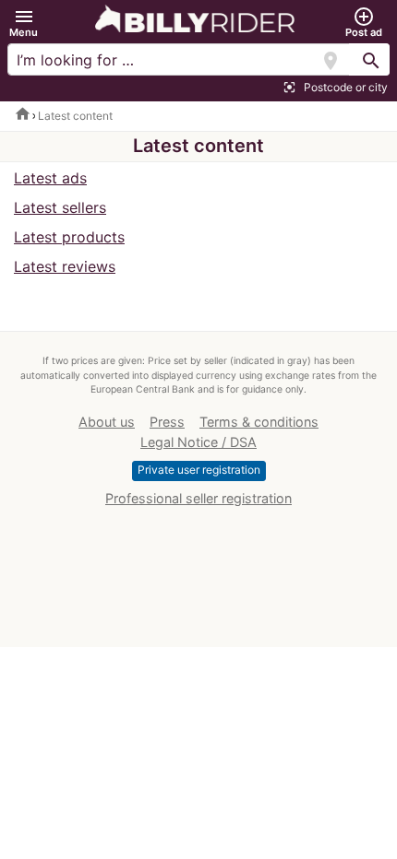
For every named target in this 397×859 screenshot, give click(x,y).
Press (167, 422)
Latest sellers (60, 207)
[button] (23, 23)
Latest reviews (64, 266)
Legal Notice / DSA (198, 442)
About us (106, 422)
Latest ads (50, 178)
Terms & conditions (259, 422)
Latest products (69, 237)
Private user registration (199, 470)
